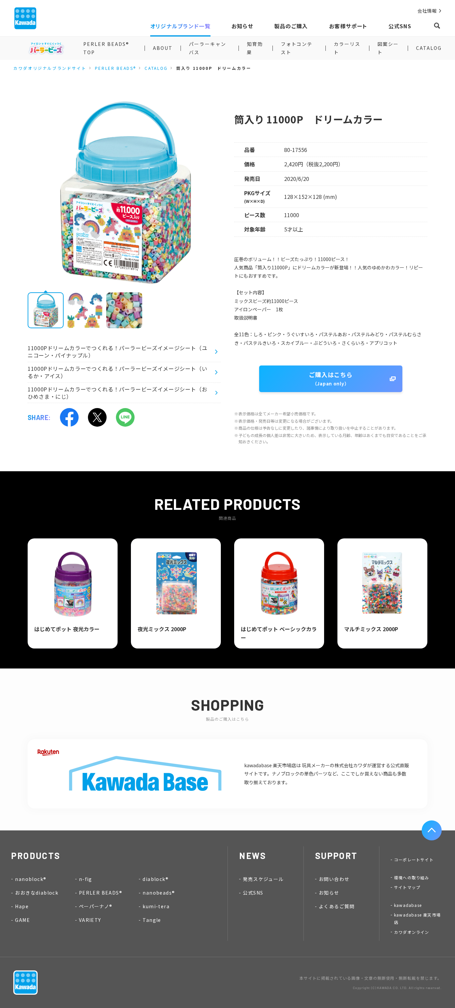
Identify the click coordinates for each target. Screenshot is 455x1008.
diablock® (156, 879)
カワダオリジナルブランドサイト (50, 68)
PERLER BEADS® (115, 68)
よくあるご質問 (337, 906)
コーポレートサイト (414, 859)
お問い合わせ (334, 879)
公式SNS (253, 892)
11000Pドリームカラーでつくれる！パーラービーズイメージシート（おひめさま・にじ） (117, 392)
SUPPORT (336, 855)
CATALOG (429, 48)
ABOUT (163, 48)
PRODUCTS (36, 855)
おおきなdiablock (36, 892)
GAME (22, 920)
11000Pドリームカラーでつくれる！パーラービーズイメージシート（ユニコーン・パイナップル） (117, 351)
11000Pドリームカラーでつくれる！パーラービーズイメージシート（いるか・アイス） (117, 372)
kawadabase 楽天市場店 (417, 918)
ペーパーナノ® (96, 906)
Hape (22, 906)
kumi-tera (156, 906)
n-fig (85, 879)
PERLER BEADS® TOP (106, 48)
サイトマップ (407, 887)
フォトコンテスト (297, 48)
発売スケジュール (263, 879)
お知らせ (329, 892)
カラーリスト (347, 48)
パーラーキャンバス (207, 48)
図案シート (388, 48)
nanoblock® (30, 879)
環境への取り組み (411, 877)
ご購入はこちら (330, 378)
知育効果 (255, 48)
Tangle (152, 920)
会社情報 (427, 11)
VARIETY (90, 920)
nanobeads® (159, 892)
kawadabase (408, 905)
